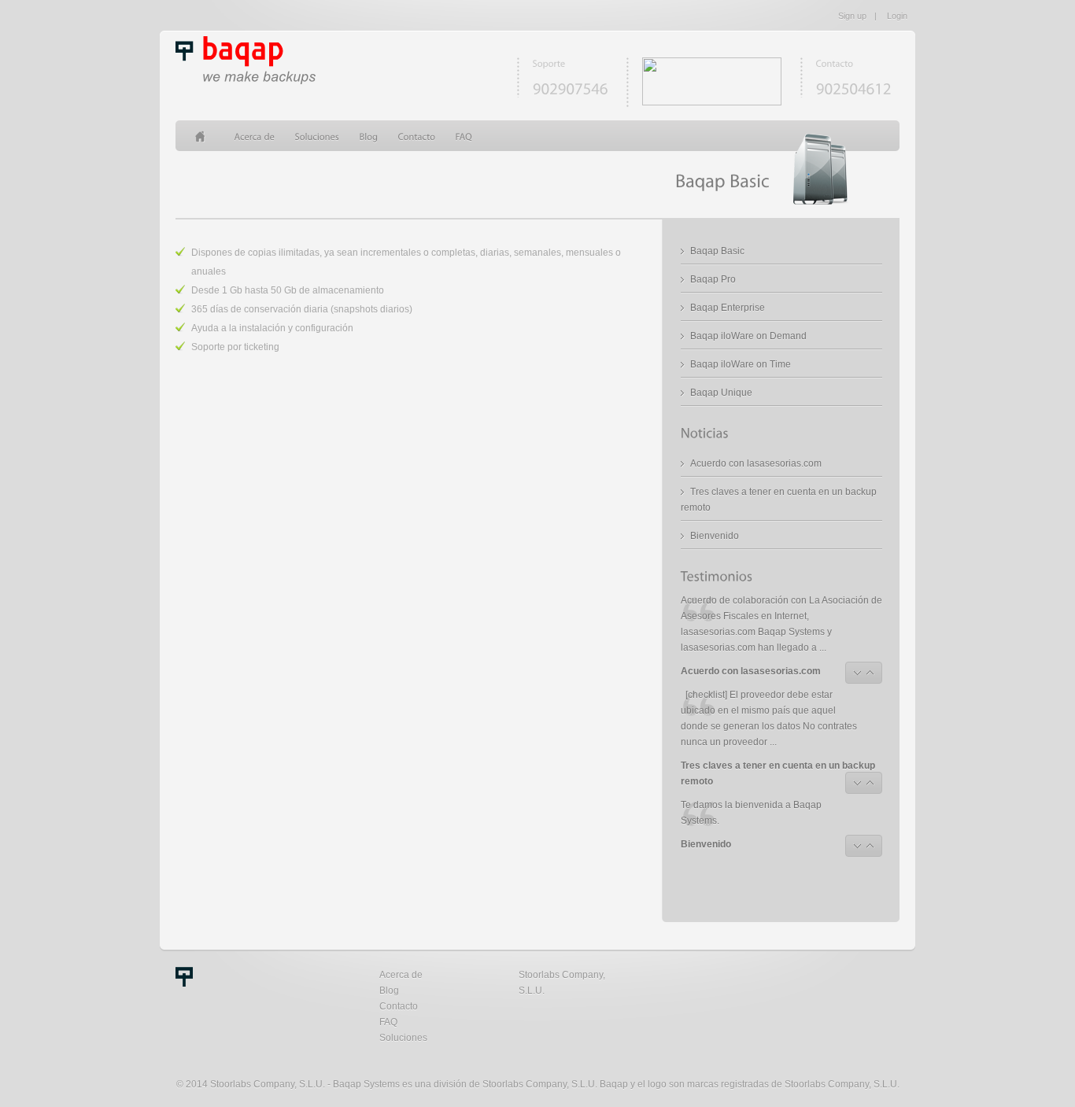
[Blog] (369, 136)
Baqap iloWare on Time (740, 364)
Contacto (398, 1006)
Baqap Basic (717, 250)
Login (897, 15)
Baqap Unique (721, 392)
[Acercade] (255, 136)
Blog (389, 990)
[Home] (205, 136)
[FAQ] (464, 136)
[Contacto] (417, 136)
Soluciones (403, 1037)
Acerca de (401, 974)
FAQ (388, 1022)
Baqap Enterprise (727, 307)
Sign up (852, 15)
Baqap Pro (713, 279)
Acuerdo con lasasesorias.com (756, 463)
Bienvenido (714, 535)
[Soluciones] (317, 136)
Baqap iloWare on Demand (748, 335)
